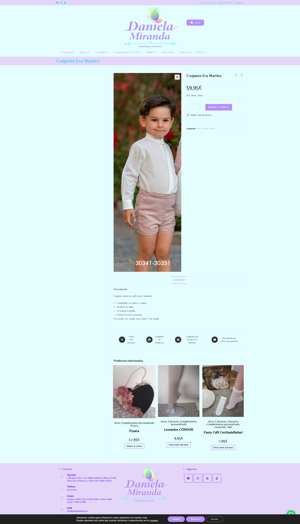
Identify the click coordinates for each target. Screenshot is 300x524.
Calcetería (173, 421)
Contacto (239, 2)
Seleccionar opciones (178, 445)
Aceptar (176, 519)
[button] (177, 77)
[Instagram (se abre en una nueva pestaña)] (61, 2)
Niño (213, 128)
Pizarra (134, 425)
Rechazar (195, 519)
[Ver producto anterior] (236, 75)
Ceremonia (67, 52)
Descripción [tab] (179, 280)
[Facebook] (188, 478)
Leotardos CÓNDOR (178, 429)
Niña (229, 427)
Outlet (200, 52)
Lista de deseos (208, 2)
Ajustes (214, 519)
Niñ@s (151, 52)
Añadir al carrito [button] (134, 446)
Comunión (100, 52)
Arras (198, 128)
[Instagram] (198, 478)
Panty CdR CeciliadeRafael (223, 432)
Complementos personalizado (137, 422)
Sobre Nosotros (225, 2)
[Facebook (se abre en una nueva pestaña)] (57, 2)
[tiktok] (217, 478)
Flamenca (184, 52)
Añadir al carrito (218, 107)
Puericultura (167, 52)
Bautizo (84, 52)
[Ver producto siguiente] (241, 75)
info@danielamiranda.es (77, 511)
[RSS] (207, 478)
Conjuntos (206, 128)
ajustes (154, 520)
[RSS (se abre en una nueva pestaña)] (65, 2)
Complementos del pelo (126, 52)
